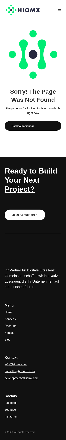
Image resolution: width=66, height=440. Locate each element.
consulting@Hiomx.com (20, 371)
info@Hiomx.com (16, 364)
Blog (7, 339)
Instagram (11, 416)
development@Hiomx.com (21, 378)
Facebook (11, 402)
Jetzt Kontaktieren (24, 214)
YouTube (10, 409)
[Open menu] (59, 10)
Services (10, 319)
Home (8, 312)
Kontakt (9, 332)
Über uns (10, 326)
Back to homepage (23, 126)
